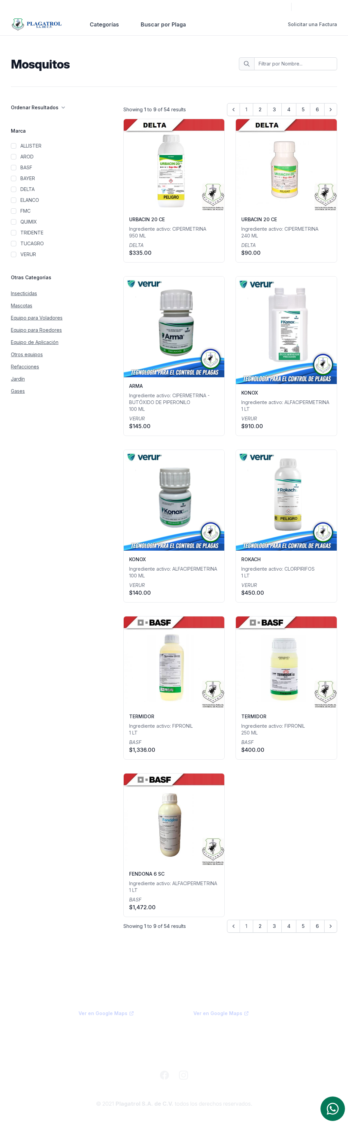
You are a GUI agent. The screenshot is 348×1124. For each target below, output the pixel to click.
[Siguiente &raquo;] (330, 109)
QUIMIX (28, 222)
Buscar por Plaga (163, 24)
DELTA (27, 189)
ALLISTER (30, 146)
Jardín (18, 379)
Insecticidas (24, 293)
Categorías (104, 24)
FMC (25, 211)
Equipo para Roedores (36, 330)
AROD (27, 156)
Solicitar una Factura (312, 24)
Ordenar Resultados (34, 107)
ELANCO (29, 200)
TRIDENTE (32, 232)
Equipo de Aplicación (34, 342)
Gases (18, 391)
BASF (26, 167)
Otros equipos (27, 354)
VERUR (28, 254)
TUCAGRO (32, 243)
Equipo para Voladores (37, 318)
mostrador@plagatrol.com (107, 1055)
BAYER (27, 178)
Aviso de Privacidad (174, 1090)
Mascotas (21, 305)
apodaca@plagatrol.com (220, 1039)
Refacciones (25, 366)
